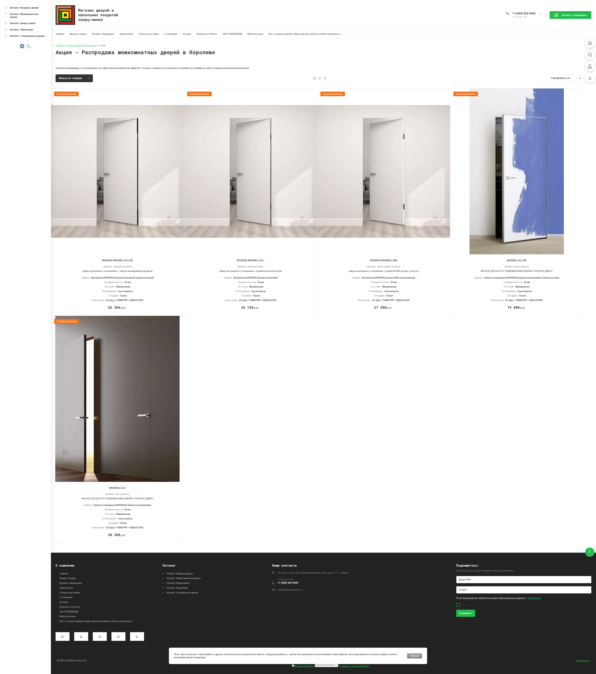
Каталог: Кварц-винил (178, 583)
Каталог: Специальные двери (182, 592)
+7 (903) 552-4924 (523, 13)
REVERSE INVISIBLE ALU (250, 260)
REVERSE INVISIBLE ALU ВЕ (117, 260)
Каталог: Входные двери (180, 573)
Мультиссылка (255, 34)
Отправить (465, 613)
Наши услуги (126, 34)
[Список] (319, 78)
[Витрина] (314, 78)
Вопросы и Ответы (207, 34)
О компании (171, 34)
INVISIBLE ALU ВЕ (517, 260)
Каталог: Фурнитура (177, 587)
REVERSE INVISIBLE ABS (383, 260)
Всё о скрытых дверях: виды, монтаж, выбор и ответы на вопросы (304, 34)
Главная (60, 34)
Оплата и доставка (149, 34)
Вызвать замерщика (103, 34)
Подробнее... (534, 598)
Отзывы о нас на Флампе (354, 666)
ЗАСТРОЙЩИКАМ (232, 34)
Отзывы (187, 34)
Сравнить (120, 246)
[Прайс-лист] (325, 78)
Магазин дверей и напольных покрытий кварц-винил (98, 15)
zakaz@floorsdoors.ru (289, 589)
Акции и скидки (78, 34)
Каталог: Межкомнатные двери (184, 578)
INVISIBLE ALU (117, 487)
